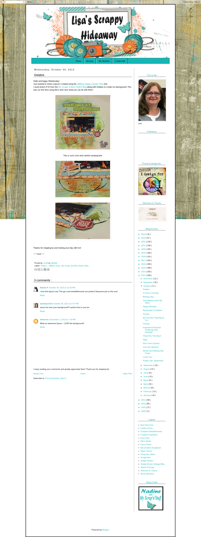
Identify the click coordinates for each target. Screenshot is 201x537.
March (146, 388)
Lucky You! (147, 357)
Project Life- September (153, 361)
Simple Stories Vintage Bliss (153, 464)
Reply (42, 295)
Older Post (127, 374)
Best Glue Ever (147, 425)
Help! (145, 340)
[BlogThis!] (38, 269)
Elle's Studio (146, 441)
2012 (143, 400)
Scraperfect (146, 457)
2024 (143, 234)
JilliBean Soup (54, 266)
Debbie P (44, 288)
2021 (143, 245)
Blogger (105, 530)
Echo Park (145, 438)
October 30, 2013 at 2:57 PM (65, 304)
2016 (143, 264)
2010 (143, 407)
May (145, 380)
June (145, 376)
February (147, 391)
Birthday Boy (148, 297)
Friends (146, 314)
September (148, 365)
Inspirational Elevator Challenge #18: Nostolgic (152, 329)
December (148, 278)
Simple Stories (147, 461)
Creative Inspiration (149, 435)
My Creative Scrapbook (151, 448)
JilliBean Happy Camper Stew (90, 84)
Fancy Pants (146, 444)
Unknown (44, 319)
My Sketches (104, 60)
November (148, 282)
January (147, 395)
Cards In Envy (147, 428)
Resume (89, 60)
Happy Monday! (150, 306)
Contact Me (120, 60)
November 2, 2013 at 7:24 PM (63, 319)
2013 (143, 275)
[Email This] (35, 269)
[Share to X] (42, 269)
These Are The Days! (152, 336)
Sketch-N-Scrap (147, 467)
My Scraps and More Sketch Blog (75, 266)
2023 (143, 238)
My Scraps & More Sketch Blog (72, 87)
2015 (143, 268)
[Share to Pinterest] (48, 269)
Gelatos (44, 266)
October (147, 286)
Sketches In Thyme (149, 470)
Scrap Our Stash (148, 454)
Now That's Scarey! (151, 343)
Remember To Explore (152, 310)
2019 (143, 253)
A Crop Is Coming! (151, 293)
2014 (143, 271)
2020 (143, 249)
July (145, 373)
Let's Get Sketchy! (151, 347)
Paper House (146, 451)
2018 (143, 256)
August (146, 369)
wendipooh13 (46, 304)
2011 (143, 404)
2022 (143, 241)
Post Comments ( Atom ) (55, 378)
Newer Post (38, 374)
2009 (143, 411)
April (145, 384)
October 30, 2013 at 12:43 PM (62, 288)
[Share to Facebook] (45, 269)
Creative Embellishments (151, 431)
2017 (143, 260)
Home (78, 60)
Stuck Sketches (147, 474)
